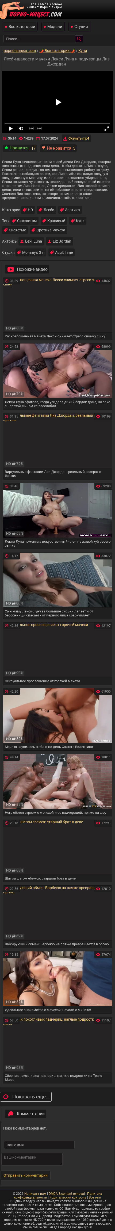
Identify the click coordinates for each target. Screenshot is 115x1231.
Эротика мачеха (51, 230)
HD (30, 210)
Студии (81, 26)
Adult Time (64, 252)
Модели (54, 26)
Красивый (56, 221)
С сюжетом (27, 221)
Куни (80, 221)
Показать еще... (31, 1097)
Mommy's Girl (33, 252)
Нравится (19, 147)
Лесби (49, 210)
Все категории (22, 26)
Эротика (72, 210)
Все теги (95, 1197)
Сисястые (17, 230)
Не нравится (58, 148)
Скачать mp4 (78, 138)
